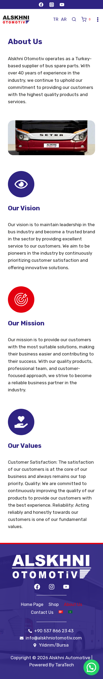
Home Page (32, 604)
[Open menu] (97, 19)
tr (55, 19)
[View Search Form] (74, 19)
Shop (54, 604)
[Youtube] (66, 587)
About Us (73, 604)
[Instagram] (51, 4)
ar (64, 19)
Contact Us (42, 612)
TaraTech (64, 664)
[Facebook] (41, 4)
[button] (91, 667)
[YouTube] (61, 4)
